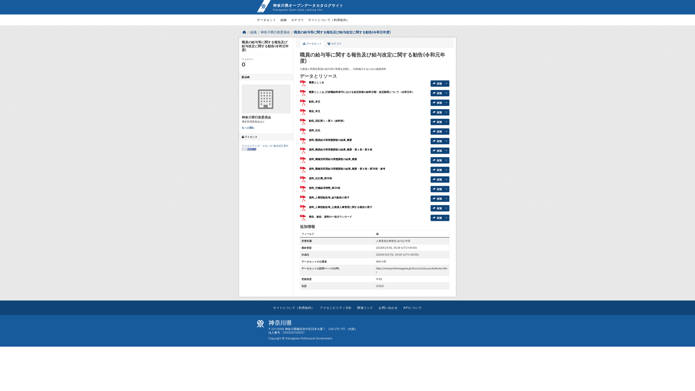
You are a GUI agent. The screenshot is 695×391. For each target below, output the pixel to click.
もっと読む (248, 127)
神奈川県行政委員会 (275, 32)
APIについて (412, 308)
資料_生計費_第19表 (320, 178)
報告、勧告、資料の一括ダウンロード (330, 216)
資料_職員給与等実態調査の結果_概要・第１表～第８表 (340, 149)
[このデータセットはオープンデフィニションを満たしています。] (249, 148)
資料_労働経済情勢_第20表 (324, 187)
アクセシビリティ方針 (336, 308)
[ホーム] (244, 32)
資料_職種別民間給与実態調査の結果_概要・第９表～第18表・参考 (347, 168)
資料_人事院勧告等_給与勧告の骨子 (329, 197)
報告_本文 (314, 111)
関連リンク (365, 308)
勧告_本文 (314, 101)
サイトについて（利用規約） (329, 20)
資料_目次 (314, 130)
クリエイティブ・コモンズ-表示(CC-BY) (265, 145)
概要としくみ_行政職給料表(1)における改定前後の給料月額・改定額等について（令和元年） (361, 91)
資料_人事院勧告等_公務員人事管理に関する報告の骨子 (340, 207)
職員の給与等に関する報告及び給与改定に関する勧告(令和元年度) (342, 32)
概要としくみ (316, 82)
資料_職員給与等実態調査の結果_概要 (330, 139)
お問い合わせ (388, 308)
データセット (266, 20)
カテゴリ (297, 20)
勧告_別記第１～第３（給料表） (327, 120)
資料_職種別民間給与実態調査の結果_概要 (333, 159)
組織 (284, 20)
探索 (439, 83)
